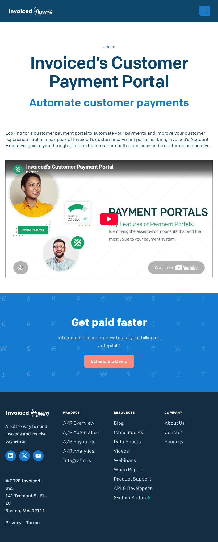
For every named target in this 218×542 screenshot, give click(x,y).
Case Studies (128, 432)
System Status (130, 497)
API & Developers (133, 488)
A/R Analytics (78, 451)
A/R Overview (78, 423)
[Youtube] (38, 455)
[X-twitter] (24, 455)
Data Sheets (127, 441)
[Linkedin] (10, 455)
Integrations (77, 460)
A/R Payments (79, 441)
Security (174, 441)
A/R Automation (81, 432)
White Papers (129, 469)
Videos (121, 451)
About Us (175, 423)
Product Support (132, 479)
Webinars (125, 460)
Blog (119, 423)
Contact (173, 432)
